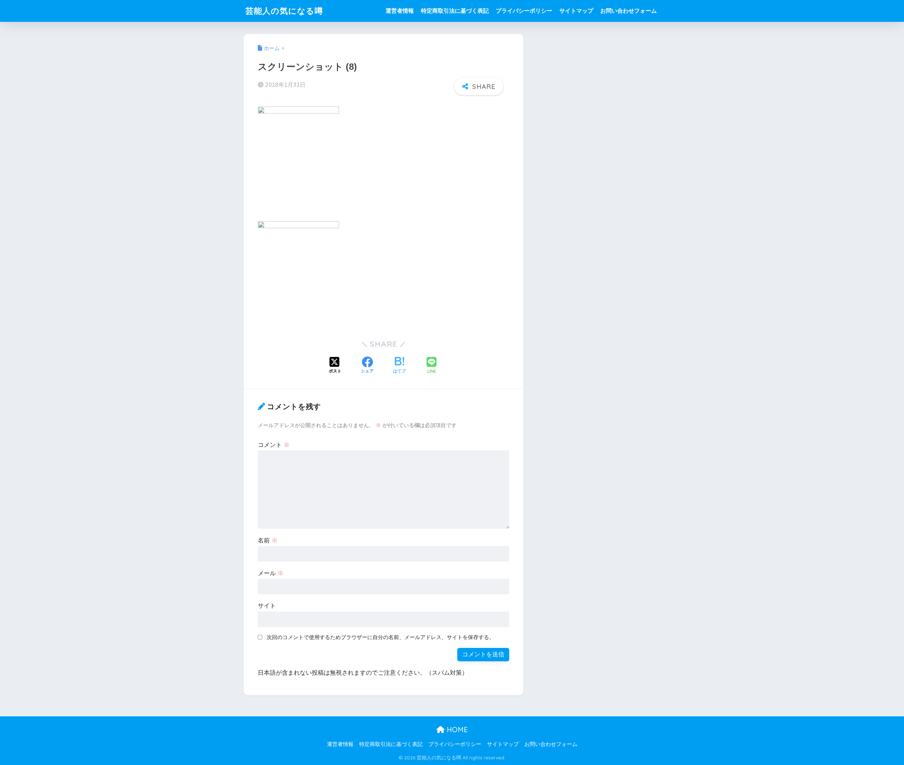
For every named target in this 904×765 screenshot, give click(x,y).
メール (271, 573)
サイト (267, 605)
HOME (456, 729)
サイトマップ (576, 11)
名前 (268, 540)
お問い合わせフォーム (628, 11)
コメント (274, 445)
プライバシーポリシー (524, 11)
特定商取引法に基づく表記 (455, 11)
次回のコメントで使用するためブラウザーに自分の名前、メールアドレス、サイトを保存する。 (380, 637)
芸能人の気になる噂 (284, 11)
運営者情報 (400, 11)
